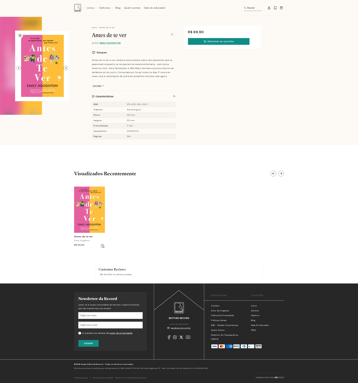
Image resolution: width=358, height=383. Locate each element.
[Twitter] (181, 338)
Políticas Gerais (219, 320)
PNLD (253, 330)
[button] (91, 8)
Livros (254, 305)
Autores (255, 310)
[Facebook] (169, 338)
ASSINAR (88, 343)
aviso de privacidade (121, 333)
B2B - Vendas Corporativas (224, 325)
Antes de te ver (83, 236)
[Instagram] (175, 337)
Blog (253, 320)
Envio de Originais (220, 310)
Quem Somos (218, 330)
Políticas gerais (81, 378)
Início (94, 27)
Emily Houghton (110, 43)
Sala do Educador (260, 325)
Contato (215, 305)
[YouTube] (188, 338)
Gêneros (255, 315)
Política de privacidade (103, 378)
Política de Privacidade (222, 315)
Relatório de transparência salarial (130, 378)
